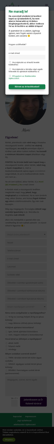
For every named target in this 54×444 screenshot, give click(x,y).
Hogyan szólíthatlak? (17, 44)
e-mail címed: (14, 53)
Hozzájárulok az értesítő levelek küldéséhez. (24, 63)
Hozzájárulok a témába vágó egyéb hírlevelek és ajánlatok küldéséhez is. (26, 70)
